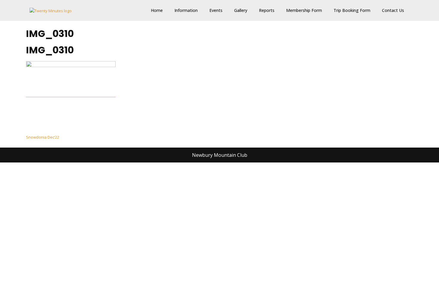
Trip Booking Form (352, 10)
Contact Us (393, 10)
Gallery (240, 10)
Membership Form (304, 10)
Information (186, 10)
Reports (266, 10)
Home (157, 10)
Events (215, 10)
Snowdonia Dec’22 (42, 137)
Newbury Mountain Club (219, 155)
